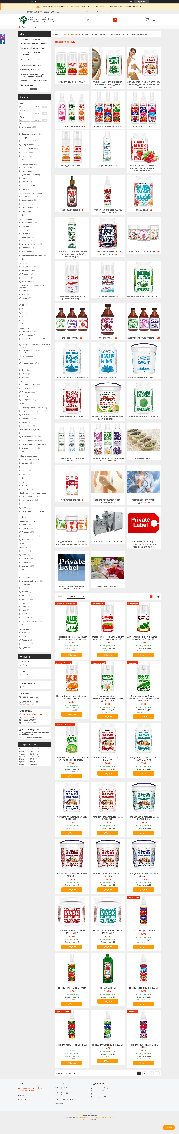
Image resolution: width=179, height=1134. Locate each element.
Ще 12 (24, 517)
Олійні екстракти (70, 338)
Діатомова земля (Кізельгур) (142, 377)
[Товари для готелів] (107, 568)
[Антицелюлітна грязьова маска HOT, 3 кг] (108, 854)
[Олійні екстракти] (71, 319)
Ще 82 (24, 452)
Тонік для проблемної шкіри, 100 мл (72, 1046)
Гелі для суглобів (106, 296)
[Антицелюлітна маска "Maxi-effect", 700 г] (72, 911)
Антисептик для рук (70, 500)
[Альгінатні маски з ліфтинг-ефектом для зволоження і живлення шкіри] (143, 147)
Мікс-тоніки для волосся (29, 70)
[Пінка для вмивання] (71, 147)
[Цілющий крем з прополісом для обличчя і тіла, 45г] (72, 676)
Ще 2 (23, 625)
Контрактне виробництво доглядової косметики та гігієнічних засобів (143, 544)
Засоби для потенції (71, 210)
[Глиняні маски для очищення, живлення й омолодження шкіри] (107, 63)
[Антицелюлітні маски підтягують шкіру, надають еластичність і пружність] (143, 63)
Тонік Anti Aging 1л (107, 988)
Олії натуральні (106, 338)
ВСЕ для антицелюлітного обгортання (30, 53)
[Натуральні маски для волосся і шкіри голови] (107, 440)
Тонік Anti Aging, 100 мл (144, 931)
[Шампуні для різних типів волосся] (71, 440)
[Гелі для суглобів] (107, 278)
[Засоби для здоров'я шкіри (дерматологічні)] (71, 278)
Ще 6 (23, 259)
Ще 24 (24, 478)
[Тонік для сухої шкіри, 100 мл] (72, 968)
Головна (56, 34)
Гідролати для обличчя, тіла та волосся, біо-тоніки (32, 60)
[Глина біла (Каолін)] (107, 359)
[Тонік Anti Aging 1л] (108, 968)
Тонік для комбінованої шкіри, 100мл (144, 1046)
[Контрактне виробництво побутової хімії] (71, 568)
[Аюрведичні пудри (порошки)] (143, 233)
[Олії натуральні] (107, 319)
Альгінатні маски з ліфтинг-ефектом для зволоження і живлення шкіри (143, 168)
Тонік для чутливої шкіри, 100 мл (107, 1045)
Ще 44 (24, 570)
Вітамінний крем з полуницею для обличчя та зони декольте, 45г (107, 638)
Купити (73, 655)
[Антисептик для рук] (71, 481)
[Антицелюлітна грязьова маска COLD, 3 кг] (144, 854)
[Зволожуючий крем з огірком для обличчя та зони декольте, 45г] (72, 738)
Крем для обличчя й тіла (70, 82)
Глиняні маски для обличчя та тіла (33, 44)
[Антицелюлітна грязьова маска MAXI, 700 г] (108, 797)
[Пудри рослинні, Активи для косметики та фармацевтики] (71, 523)
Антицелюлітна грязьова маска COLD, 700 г (72, 818)
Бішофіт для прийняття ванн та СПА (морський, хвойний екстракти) (71, 254)
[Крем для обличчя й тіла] (71, 63)
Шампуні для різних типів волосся (33, 80)
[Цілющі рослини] (143, 440)
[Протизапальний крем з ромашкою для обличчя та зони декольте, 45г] (108, 676)
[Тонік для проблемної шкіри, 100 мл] (72, 1025)
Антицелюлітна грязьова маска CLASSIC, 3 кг (143, 818)
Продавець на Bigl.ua (89, 1115)
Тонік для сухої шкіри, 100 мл (72, 988)
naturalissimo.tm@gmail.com (34, 714)
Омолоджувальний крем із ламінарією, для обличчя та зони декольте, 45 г (144, 698)
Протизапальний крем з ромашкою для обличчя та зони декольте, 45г (108, 698)
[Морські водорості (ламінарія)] (143, 278)
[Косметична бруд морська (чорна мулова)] (107, 233)
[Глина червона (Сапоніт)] (71, 398)
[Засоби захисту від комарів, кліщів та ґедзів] (107, 191)
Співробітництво (139, 34)
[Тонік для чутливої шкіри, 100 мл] (108, 1025)
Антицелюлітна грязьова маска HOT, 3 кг (107, 875)
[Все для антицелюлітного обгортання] (107, 481)
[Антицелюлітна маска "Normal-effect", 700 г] (108, 911)
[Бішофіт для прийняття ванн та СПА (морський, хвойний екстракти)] (71, 233)
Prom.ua (101, 1113)
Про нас (86, 34)
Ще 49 (24, 403)
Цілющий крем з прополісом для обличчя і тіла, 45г (72, 697)
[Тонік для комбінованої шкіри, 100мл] (144, 1025)
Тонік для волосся (142, 126)
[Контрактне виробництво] (107, 523)
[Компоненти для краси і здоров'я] (143, 481)
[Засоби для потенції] (71, 191)
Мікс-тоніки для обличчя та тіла (32, 65)
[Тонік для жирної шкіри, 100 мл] (144, 968)
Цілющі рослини (142, 458)
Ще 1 (23, 215)
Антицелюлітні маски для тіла (32, 48)
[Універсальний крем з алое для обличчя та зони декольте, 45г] (72, 617)
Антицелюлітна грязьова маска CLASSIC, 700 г (143, 759)
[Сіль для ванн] (143, 191)
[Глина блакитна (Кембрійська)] (71, 359)
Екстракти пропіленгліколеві (141, 338)
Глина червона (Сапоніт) (70, 416)
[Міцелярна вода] (107, 147)
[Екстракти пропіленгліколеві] (143, 319)
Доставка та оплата (120, 34)
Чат (170, 1128)
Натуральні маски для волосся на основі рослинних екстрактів (33, 75)
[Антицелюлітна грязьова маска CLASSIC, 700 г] (144, 738)
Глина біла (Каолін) (106, 377)
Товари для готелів (106, 586)
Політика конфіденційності (104, 1117)
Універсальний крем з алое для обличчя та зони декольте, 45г (72, 638)
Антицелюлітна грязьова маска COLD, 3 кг (143, 875)
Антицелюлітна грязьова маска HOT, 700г (107, 759)
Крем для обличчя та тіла (30, 39)
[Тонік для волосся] (143, 108)
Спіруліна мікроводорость (142, 416)
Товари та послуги (71, 34)
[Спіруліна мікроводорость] (143, 398)
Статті (95, 34)
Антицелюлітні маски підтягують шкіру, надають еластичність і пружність (143, 84)
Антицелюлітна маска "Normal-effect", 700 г (107, 932)
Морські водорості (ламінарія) (142, 296)
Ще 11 (24, 160)
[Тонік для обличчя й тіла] (107, 108)
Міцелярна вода (106, 166)
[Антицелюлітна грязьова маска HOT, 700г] (108, 738)
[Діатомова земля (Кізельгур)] (143, 359)
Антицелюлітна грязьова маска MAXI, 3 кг (72, 875)
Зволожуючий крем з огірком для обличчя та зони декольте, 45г (72, 759)
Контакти (104, 34)
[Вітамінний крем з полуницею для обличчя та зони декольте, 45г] (108, 617)
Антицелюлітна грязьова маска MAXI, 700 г (107, 818)
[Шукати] (115, 20)
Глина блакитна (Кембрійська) (70, 377)
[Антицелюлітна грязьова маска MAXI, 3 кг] (72, 854)
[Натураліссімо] (23, 19)
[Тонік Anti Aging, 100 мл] (144, 911)
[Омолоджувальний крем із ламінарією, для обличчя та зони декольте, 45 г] (144, 676)
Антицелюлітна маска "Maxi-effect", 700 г (71, 932)
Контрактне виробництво (106, 542)
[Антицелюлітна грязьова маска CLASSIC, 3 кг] (144, 797)
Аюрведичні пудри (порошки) (141, 252)
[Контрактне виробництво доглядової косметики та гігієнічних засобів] (143, 523)
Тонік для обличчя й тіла (106, 126)
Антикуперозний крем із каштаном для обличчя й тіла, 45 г (143, 638)
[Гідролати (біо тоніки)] (71, 108)
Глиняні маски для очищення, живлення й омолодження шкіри (107, 84)
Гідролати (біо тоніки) (69, 126)
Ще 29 (24, 543)
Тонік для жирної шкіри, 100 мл (143, 988)
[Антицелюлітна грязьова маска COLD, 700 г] (72, 797)
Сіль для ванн (142, 210)
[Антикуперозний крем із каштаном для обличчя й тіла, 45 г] (144, 617)
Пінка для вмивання (70, 166)
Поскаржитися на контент (85, 1117)
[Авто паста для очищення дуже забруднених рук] (107, 398)
